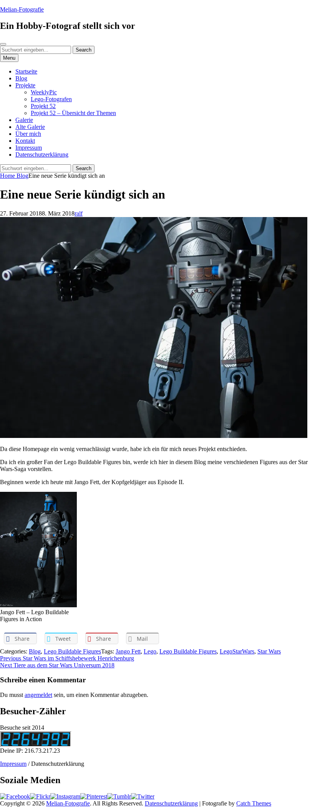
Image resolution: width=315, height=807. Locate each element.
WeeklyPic (44, 92)
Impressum (28, 147)
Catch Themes (253, 803)
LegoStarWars (237, 651)
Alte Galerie (30, 127)
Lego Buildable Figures (72, 651)
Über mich (28, 133)
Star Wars (269, 651)
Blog (21, 78)
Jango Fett (128, 651)
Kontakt (25, 140)
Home (8, 175)
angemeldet (38, 695)
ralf (79, 213)
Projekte (25, 85)
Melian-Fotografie (22, 9)
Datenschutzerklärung (41, 154)
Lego (150, 651)
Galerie (24, 120)
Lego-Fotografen (51, 99)
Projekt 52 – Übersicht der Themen (73, 113)
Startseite (26, 71)
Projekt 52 (43, 106)
